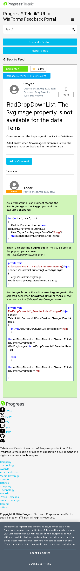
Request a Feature (40, 42)
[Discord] (2, 441)
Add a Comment (19, 161)
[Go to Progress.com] (12, 405)
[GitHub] (2, 437)
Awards (4, 469)
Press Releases (9, 472)
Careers (5, 479)
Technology (7, 465)
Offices (4, 483)
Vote (66, 94)
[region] (40, 546)
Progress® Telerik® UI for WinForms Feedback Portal (29, 16)
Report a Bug (40, 50)
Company (5, 462)
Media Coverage (10, 476)
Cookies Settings (40, 563)
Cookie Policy (32, 540)
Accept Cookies (40, 553)
